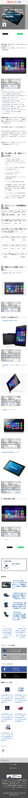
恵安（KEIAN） (6, 20)
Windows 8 (12, 20)
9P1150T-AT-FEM (6, 104)
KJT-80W (5, 273)
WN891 (7, 111)
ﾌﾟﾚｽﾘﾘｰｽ (10, 488)
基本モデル (8, 492)
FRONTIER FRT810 (6, 101)
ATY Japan (10, 25)
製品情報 (6, 85)
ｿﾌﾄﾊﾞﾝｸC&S (12, 403)
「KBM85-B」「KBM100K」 (12, 93)
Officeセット (19, 492)
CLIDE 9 (4, 409)
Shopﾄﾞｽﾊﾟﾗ (18, 488)
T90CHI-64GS (14, 356)
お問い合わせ (13, 768)
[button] (25, 2)
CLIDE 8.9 (5, 365)
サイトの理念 (13, 764)
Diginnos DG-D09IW (8, 452)
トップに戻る (5, 539)
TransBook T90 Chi (7, 320)
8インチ (17, 20)
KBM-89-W (4, 97)
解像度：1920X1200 (7, 21)
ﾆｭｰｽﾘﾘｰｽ (13, 85)
